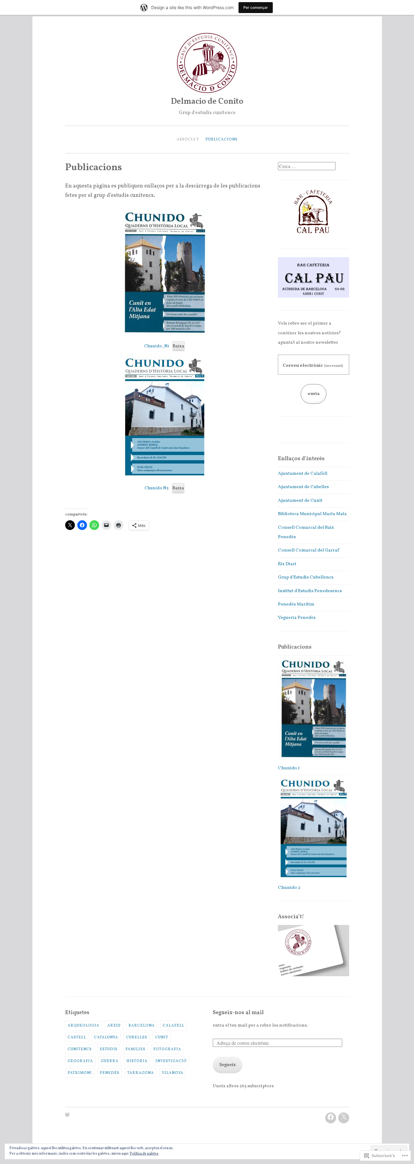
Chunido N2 (157, 488)
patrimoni (80, 1072)
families (135, 1049)
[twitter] (343, 1117)
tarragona (140, 1072)
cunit (161, 1037)
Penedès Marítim (296, 604)
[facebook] (330, 1117)
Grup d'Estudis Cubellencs (305, 577)
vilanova (172, 1072)
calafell (173, 1025)
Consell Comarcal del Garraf (308, 550)
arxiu (114, 1025)
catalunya (106, 1037)
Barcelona (142, 1025)
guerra (110, 1061)
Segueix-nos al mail (238, 1013)
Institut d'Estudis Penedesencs (310, 591)
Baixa (178, 346)
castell (77, 1037)
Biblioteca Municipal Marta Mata (312, 514)
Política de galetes (144, 1153)
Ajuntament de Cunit (300, 501)
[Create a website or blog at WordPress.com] (67, 1115)
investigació (171, 1061)
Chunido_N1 (156, 346)
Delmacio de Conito (207, 101)
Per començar (255, 7)
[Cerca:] (307, 167)
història (137, 1061)
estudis (109, 1049)
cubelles (136, 1037)
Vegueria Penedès (297, 618)
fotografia (167, 1049)
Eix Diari (287, 564)
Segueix (227, 1065)
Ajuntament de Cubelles (303, 487)
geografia (80, 1061)
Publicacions (221, 139)
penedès (109, 1072)
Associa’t (188, 139)
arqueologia (83, 1025)
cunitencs (80, 1049)
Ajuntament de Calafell (302, 474)
